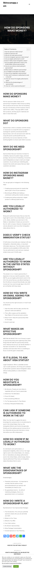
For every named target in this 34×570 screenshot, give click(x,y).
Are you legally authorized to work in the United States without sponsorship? (16, 63)
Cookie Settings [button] (7, 566)
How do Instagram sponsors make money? (17, 57)
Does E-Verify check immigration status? (16, 60)
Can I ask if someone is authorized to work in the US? (17, 76)
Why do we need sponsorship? (13, 55)
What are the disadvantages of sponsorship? (14, 83)
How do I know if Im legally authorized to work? (17, 79)
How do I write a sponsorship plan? (15, 86)
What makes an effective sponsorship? (15, 69)
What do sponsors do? (11, 53)
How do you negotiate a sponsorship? (16, 73)
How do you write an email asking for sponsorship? (15, 67)
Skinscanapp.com (10, 4)
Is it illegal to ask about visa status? (15, 71)
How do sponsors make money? (14, 51)
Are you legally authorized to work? (14, 59)
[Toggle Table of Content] (27, 49)
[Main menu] (29, 4)
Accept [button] (16, 566)
